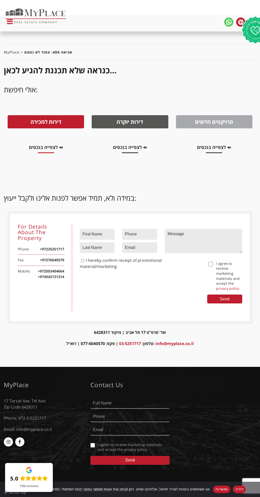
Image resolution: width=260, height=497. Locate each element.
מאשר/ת (222, 489)
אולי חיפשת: (21, 89)
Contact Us (106, 385)
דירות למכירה (45, 121)
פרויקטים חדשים (214, 121)
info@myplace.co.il (174, 343)
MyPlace (12, 52)
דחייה (239, 489)
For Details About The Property (32, 233)
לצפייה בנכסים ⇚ (48, 148)
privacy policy (227, 288)
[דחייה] (253, 489)
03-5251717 (130, 343)
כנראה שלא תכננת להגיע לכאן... (60, 70)
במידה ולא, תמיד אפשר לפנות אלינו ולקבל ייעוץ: (70, 198)
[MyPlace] (24, 16)
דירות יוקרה (130, 121)
